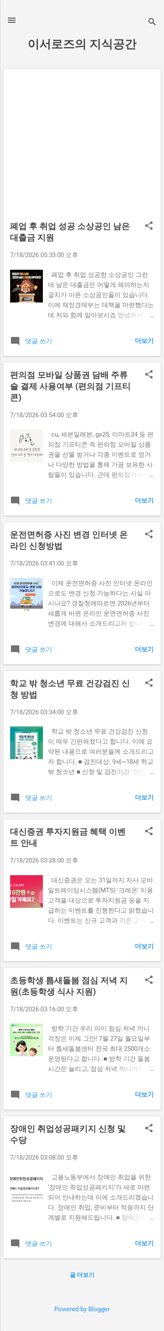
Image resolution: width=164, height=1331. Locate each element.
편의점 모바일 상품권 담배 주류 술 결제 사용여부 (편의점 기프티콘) (70, 386)
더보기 (144, 341)
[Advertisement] (82, 148)
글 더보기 (82, 1274)
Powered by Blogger (82, 1309)
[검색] (152, 23)
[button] (149, 226)
